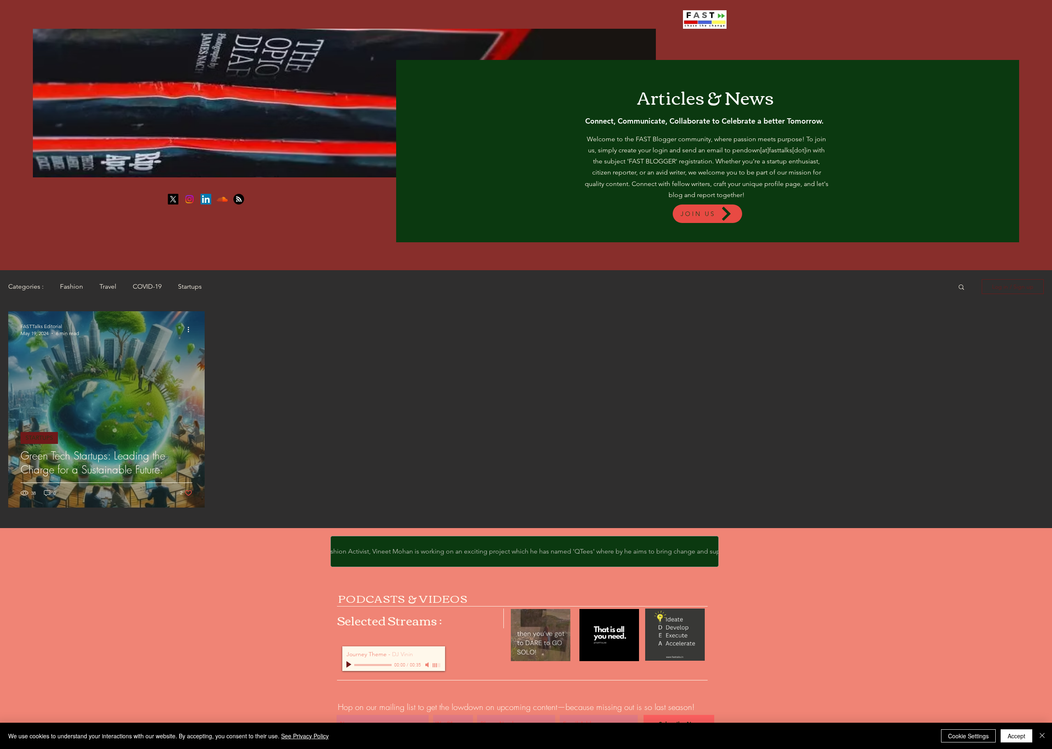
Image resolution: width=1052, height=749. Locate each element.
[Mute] (428, 665)
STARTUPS (39, 437)
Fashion (71, 286)
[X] (173, 199)
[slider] (437, 665)
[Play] (349, 665)
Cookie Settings (968, 736)
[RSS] (238, 199)
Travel (107, 286)
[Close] (1042, 735)
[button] (961, 287)
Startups (190, 286)
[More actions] (191, 329)
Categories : (26, 286)
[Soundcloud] (222, 199)
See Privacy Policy (305, 736)
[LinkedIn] (206, 199)
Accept (1016, 736)
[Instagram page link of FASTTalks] (189, 199)
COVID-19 (147, 286)
